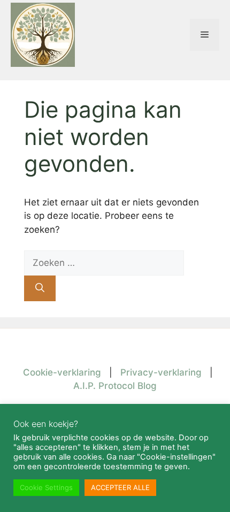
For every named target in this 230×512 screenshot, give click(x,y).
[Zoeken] (40, 288)
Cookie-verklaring (62, 372)
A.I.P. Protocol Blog (115, 385)
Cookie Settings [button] (46, 487)
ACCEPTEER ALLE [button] (120, 487)
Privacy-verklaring (161, 372)
